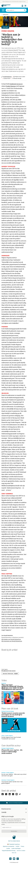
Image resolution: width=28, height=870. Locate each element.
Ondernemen (5, 14)
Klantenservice (6, 809)
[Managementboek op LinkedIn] (10, 859)
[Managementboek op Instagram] (18, 859)
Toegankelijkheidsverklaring (8, 850)
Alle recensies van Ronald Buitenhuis (11, 641)
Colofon (17, 846)
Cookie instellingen (16, 848)
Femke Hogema (11, 86)
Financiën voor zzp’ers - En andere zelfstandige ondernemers (11, 751)
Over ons (14, 852)
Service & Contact (21, 850)
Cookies (8, 848)
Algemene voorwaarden (8, 846)
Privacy (22, 846)
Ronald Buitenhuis (7, 76)
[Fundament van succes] (6, 659)
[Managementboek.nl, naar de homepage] (5, 6)
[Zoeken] (25, 10)
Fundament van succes (16, 84)
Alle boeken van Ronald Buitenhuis (11, 639)
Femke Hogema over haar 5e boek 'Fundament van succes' (11, 738)
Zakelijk (3, 812)
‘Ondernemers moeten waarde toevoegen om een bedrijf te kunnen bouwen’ (13, 714)
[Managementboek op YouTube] (14, 859)
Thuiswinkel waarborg (14, 844)
